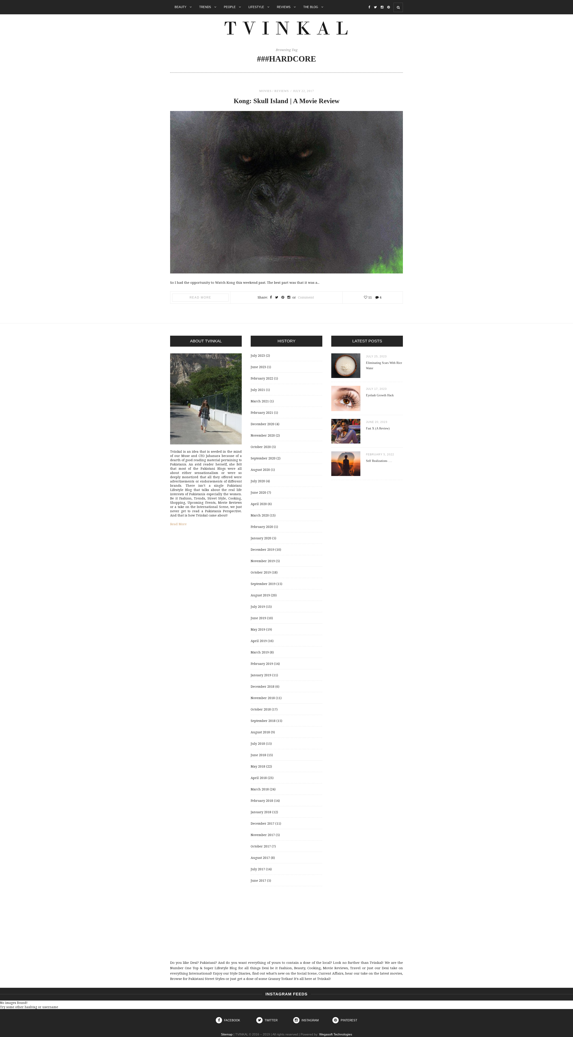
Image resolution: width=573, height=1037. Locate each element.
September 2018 (263, 721)
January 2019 (261, 675)
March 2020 (260, 515)
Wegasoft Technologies (335, 1034)
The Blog (311, 7)
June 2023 (258, 367)
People (230, 7)
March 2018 (260, 789)
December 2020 (262, 424)
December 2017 (262, 823)
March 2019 (260, 652)
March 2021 (260, 401)
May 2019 (258, 629)
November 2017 (263, 835)
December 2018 (262, 686)
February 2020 (262, 527)
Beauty (181, 7)
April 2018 (259, 778)
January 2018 (261, 812)
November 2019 (263, 561)
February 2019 (262, 663)
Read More (200, 297)
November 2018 (263, 698)
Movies (265, 91)
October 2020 (261, 447)
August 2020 (260, 469)
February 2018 (262, 800)
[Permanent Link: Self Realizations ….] (345, 475)
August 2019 (260, 595)
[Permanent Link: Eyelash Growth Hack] (345, 410)
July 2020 (258, 481)
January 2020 (261, 538)
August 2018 (260, 732)
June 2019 (258, 618)
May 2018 (258, 766)
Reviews (284, 7)
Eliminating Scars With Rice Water (384, 365)
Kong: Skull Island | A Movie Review (287, 101)
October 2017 (261, 846)
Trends (205, 7)
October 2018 (261, 709)
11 (369, 297)
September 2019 (263, 584)
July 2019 (258, 606)
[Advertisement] (286, 923)
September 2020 (263, 458)
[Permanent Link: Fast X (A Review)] (345, 442)
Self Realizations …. (379, 461)
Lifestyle (256, 7)
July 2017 (258, 869)
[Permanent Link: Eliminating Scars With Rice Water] (345, 377)
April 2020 (259, 504)
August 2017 (260, 858)
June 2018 (258, 755)
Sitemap (227, 1034)
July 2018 (258, 743)
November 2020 (263, 435)
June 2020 (258, 492)
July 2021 (258, 390)
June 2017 (258, 880)
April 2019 (259, 641)
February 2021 (262, 412)
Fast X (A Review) (378, 428)
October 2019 (261, 572)
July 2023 (258, 355)
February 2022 (262, 378)
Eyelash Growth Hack (380, 395)
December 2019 (262, 549)
